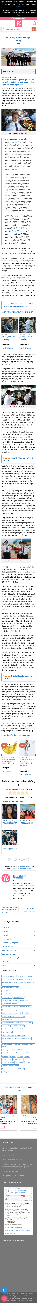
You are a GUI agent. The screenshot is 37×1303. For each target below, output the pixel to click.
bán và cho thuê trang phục (25, 976)
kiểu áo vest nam (7, 1019)
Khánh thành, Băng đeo (9, 943)
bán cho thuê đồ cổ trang (9, 976)
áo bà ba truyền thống (8, 1062)
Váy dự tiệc (5, 962)
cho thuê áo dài (6, 994)
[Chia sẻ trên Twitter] (16, 859)
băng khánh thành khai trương (24, 979)
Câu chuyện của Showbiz (18, 35)
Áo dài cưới (5, 928)
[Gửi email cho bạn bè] (20, 859)
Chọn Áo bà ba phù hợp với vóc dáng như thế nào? (16, 1000)
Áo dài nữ (4, 935)
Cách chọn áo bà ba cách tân (10, 1003)
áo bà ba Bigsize (6, 1059)
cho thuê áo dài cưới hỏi (19, 994)
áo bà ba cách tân (18, 1059)
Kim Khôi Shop (6, 723)
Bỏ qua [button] (18, 7)
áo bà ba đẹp (19, 1062)
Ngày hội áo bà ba (7, 1032)
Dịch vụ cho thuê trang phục (10, 1010)
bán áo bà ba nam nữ (8, 979)
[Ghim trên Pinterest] (23, 859)
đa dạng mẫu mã (6, 1072)
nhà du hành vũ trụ (16, 178)
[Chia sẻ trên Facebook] (13, 859)
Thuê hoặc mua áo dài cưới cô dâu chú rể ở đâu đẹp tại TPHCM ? (17, 1045)
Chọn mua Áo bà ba (18, 997)
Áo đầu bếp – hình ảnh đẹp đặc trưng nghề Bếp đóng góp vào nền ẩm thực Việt (20, 1117)
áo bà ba (27, 1056)
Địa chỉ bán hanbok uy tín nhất (10, 1065)
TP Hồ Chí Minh (6, 1053)
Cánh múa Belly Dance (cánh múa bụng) (8, 760)
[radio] (10, 793)
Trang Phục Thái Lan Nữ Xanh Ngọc (26, 337)
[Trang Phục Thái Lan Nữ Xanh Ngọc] (27, 325)
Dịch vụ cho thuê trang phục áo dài (11, 1013)
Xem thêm (20, 1127)
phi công (18, 88)
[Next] (36, 335)
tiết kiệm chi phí (22, 1050)
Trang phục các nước (8, 950)
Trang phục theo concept (10, 958)
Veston (3, 965)
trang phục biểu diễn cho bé (20, 1053)
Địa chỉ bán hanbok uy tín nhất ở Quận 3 (13, 1069)
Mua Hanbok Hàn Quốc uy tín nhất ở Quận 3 (14, 1029)
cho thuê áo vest (6, 997)
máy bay (13, 142)
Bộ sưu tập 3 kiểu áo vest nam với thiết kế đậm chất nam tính (18, 983)
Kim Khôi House (7, 348)
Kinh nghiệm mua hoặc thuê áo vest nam (13, 1016)
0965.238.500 (9, 1155)
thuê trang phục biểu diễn (9, 1050)
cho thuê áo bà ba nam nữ (9, 991)
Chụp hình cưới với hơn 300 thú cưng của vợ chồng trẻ (9, 909)
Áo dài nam (5, 931)
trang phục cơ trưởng (25, 868)
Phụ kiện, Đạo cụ (7, 947)
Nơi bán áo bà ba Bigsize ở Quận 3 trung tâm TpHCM (16, 1038)
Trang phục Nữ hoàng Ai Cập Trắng (26, 760)
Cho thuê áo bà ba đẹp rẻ (25, 991)
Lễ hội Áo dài (5, 1025)
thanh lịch (4, 1041)
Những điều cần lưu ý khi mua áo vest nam (14, 1035)
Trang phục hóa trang (8, 954)
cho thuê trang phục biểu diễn (10, 987)
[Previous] (1, 335)
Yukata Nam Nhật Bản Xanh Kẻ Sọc (8, 337)
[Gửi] (34, 29)
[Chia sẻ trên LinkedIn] (27, 859)
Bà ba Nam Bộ (6, 939)
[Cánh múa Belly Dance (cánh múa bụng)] (9, 748)
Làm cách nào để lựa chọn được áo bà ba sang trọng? (17, 1022)
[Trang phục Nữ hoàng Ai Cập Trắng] (27, 748)
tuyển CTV (13, 1056)
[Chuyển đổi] (35, 928)
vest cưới (20, 1056)
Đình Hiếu (27, 1062)
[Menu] (2, 23)
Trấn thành (5, 1056)
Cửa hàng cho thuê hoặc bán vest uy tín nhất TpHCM (16, 1006)
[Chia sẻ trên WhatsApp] (9, 859)
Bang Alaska (17, 231)
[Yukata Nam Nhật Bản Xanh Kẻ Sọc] (9, 325)
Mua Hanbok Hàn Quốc (17, 1025)
